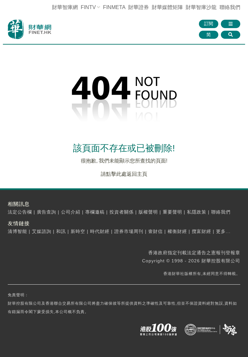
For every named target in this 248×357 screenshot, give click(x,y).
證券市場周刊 (128, 231)
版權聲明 (148, 212)
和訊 (61, 231)
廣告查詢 (46, 212)
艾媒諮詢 (41, 231)
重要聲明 (172, 212)
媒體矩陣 (167, 7)
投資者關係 (121, 212)
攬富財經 (201, 231)
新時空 (78, 231)
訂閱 (208, 23)
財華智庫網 (65, 7)
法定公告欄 (20, 212)
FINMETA (114, 7)
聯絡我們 (230, 7)
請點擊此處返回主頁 (124, 174)
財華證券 (138, 7)
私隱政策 (196, 212)
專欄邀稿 (95, 212)
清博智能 (17, 231)
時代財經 (99, 231)
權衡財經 (177, 231)
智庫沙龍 (201, 7)
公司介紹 (70, 212)
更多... (223, 231)
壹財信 (155, 231)
